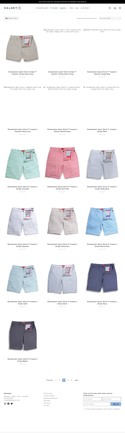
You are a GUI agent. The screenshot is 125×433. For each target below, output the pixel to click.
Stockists (47, 400)
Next (76, 380)
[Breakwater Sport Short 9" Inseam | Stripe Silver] (62, 279)
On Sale (46, 405)
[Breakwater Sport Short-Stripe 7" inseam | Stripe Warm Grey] (62, 49)
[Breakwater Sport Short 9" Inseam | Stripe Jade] (22, 279)
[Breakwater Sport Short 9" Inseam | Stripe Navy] (102, 279)
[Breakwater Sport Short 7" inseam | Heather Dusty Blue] (102, 49)
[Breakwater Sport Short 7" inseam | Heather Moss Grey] (22, 106)
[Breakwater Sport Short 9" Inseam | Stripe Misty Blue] (102, 164)
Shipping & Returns (50, 398)
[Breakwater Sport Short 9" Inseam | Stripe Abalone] (22, 221)
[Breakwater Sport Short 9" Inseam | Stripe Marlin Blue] (102, 221)
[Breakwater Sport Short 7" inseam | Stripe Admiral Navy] (62, 106)
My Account (48, 393)
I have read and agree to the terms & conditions (103, 409)
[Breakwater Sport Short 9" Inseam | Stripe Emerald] (22, 164)
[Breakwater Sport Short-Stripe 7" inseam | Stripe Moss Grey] (22, 49)
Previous (50, 380)
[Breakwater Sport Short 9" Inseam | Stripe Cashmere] (62, 221)
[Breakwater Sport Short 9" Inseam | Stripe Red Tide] (62, 164)
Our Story (47, 403)
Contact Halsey (49, 395)
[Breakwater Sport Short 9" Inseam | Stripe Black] (22, 336)
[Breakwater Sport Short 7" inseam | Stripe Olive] (102, 106)
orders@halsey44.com (12, 400)
